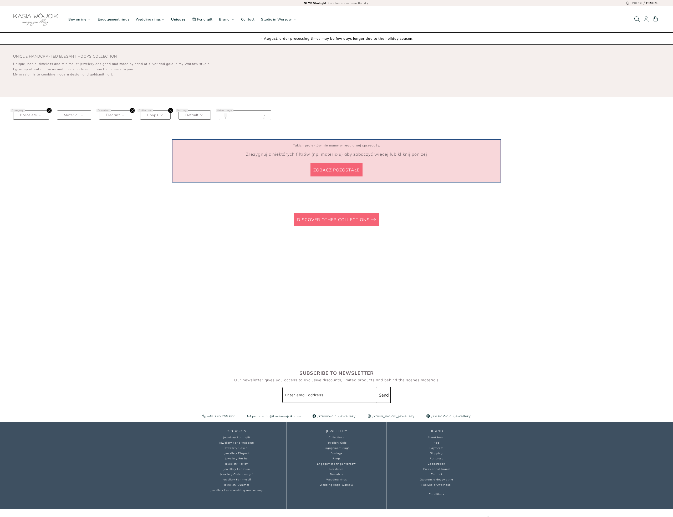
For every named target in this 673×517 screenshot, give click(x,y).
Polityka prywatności (436, 484)
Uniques (178, 19)
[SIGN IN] (646, 19)
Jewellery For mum (236, 469)
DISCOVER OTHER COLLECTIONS (334, 219)
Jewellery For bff (236, 463)
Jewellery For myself (236, 479)
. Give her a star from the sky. (336, 3)
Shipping (436, 453)
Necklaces (336, 469)
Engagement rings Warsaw (336, 463)
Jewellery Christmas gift (237, 474)
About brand (436, 437)
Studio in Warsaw (277, 19)
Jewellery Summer (236, 484)
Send (384, 395)
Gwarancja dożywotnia (436, 479)
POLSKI (637, 3)
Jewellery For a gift (236, 437)
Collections (336, 437)
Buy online (78, 19)
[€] (225, 115)
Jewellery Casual (236, 448)
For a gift (204, 19)
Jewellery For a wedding (236, 442)
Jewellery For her (237, 458)
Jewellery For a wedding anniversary (237, 490)
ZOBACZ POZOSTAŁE (336, 170)
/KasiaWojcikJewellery (450, 416)
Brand (225, 19)
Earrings (337, 453)
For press (436, 458)
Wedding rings (148, 19)
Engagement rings (114, 19)
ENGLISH (652, 3)
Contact (248, 19)
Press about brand (436, 469)
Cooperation (436, 463)
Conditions (436, 494)
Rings (337, 458)
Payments (436, 448)
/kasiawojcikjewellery (336, 416)
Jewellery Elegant (237, 453)
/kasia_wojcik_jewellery (393, 416)
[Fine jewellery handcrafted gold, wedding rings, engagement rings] (35, 19)
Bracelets (336, 474)
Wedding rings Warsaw (336, 484)
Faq (436, 442)
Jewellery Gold (337, 442)
